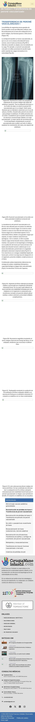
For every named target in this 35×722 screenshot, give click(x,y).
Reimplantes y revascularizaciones (17, 542)
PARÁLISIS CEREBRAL (9, 623)
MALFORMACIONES (8, 620)
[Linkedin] (20, 707)
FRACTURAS (6, 629)
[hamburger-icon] (32, 4)
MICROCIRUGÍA (11, 500)
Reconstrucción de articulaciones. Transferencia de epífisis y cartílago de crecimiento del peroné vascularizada (18, 537)
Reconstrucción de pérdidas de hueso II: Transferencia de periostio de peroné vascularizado (19, 517)
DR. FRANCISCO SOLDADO (10, 632)
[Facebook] (10, 707)
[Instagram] (24, 707)
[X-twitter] (15, 707)
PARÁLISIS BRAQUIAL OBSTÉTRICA (13, 617)
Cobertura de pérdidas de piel (15, 552)
